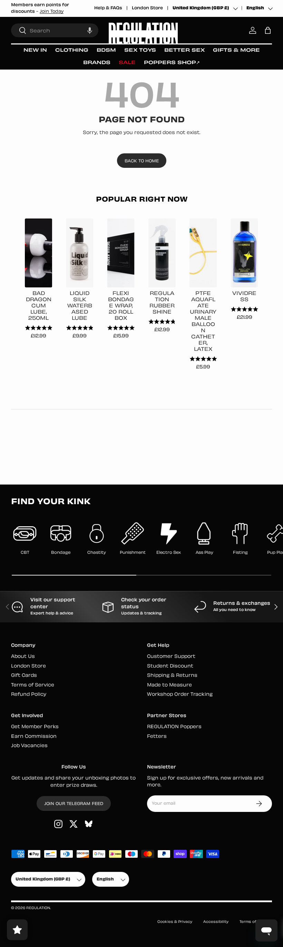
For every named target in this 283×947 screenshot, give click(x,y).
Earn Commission (34, 736)
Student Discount (170, 666)
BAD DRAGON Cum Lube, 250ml (38, 306)
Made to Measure (169, 685)
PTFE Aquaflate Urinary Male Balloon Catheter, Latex (203, 321)
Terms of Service (32, 685)
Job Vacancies (29, 746)
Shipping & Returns (172, 675)
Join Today (52, 12)
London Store (147, 8)
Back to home (142, 161)
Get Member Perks (35, 727)
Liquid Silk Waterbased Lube (79, 306)
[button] (89, 30)
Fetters (157, 736)
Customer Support (171, 656)
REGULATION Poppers (174, 727)
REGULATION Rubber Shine (162, 303)
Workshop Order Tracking (180, 694)
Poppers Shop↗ (172, 63)
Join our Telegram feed (73, 804)
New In (35, 50)
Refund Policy (28, 694)
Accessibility (215, 922)
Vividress (244, 297)
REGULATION (38, 908)
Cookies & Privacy (174, 922)
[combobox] (54, 30)
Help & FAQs (108, 8)
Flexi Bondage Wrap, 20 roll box (121, 306)
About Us (23, 656)
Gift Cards (24, 675)
